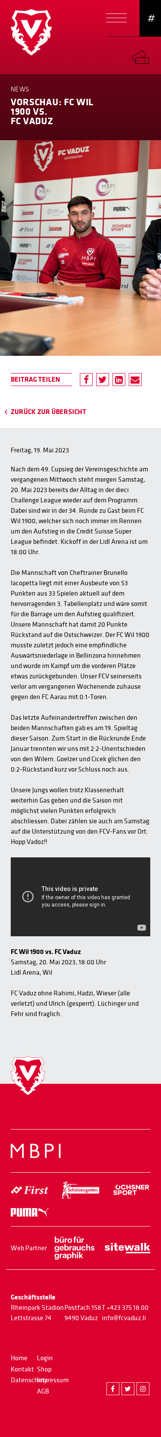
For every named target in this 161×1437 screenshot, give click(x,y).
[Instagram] (143, 1388)
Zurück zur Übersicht (48, 412)
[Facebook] (86, 379)
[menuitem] (146, 55)
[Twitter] (102, 379)
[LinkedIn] (118, 379)
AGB (43, 1391)
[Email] (135, 379)
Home (19, 1358)
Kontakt (22, 1369)
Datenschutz (29, 1380)
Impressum (53, 1380)
